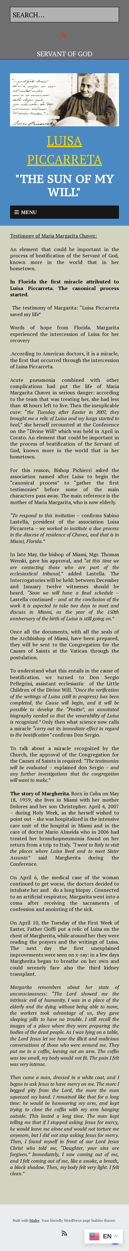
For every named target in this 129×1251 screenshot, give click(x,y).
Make (34, 1220)
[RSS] (64, 35)
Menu (29, 212)
